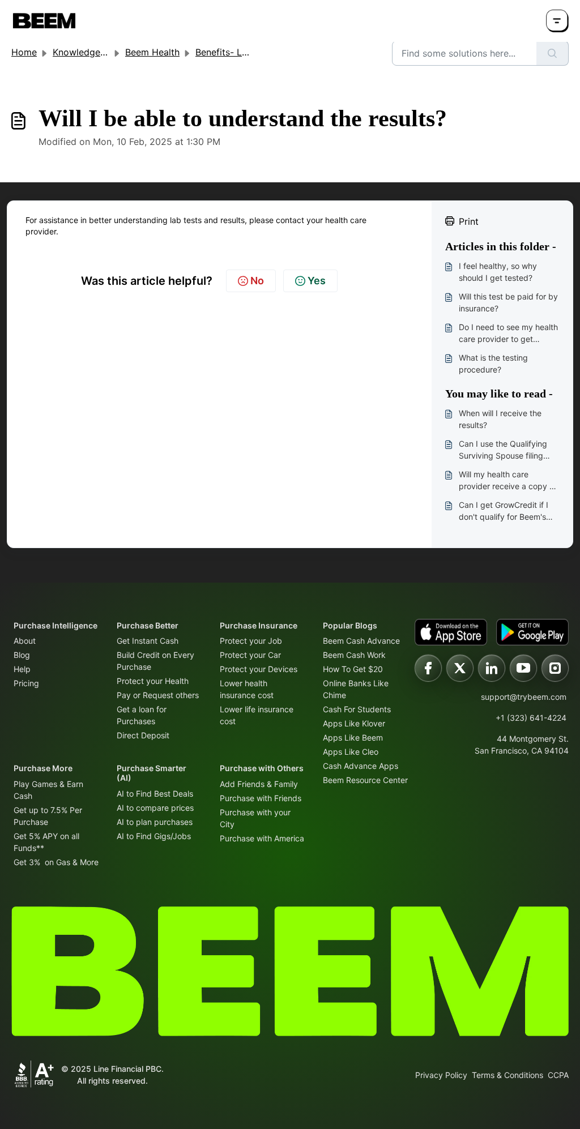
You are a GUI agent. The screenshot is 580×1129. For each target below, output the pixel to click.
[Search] (552, 53)
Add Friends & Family (259, 784)
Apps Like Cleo (350, 751)
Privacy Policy (441, 1075)
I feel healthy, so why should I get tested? (498, 272)
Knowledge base (88, 52)
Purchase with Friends (260, 798)
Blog (22, 655)
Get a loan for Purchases (142, 715)
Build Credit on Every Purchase (155, 661)
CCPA (558, 1075)
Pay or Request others (158, 695)
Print (469, 221)
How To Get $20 (353, 669)
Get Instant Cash (147, 640)
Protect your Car (250, 655)
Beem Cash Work (354, 655)
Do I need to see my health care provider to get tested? (508, 333)
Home (24, 52)
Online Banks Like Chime (356, 689)
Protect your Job (251, 640)
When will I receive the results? (500, 419)
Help (22, 669)
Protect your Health (153, 681)
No (257, 280)
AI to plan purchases (155, 822)
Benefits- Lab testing (240, 52)
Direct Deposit (143, 735)
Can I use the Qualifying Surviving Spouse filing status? (503, 450)
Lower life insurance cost (256, 715)
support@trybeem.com (523, 697)
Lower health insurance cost (247, 689)
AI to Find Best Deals (155, 793)
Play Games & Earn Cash (48, 790)
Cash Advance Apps (360, 766)
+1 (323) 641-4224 (531, 717)
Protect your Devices (258, 669)
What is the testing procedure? (493, 363)
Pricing (26, 683)
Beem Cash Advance (361, 640)
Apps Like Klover (354, 723)
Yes (317, 280)
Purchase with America (262, 838)
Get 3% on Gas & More (56, 862)
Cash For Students (357, 709)
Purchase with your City (255, 818)
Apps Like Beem (353, 737)
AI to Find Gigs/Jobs (154, 836)
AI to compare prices (155, 807)
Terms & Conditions (507, 1075)
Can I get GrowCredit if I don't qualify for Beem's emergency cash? (503, 511)
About (25, 640)
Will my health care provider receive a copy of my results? (508, 480)
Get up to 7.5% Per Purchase (48, 816)
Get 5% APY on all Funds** (46, 842)
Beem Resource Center (365, 780)
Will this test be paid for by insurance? (508, 302)
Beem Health (152, 52)
